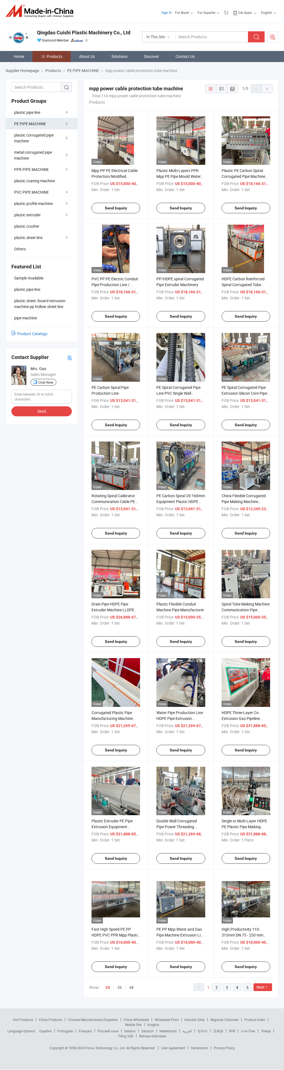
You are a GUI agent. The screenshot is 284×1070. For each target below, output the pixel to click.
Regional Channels (225, 1019)
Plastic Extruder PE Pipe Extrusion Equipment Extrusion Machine (112, 826)
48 (131, 987)
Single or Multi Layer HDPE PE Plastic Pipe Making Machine (244, 826)
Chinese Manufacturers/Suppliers (93, 1019)
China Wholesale (136, 1019)
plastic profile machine (33, 203)
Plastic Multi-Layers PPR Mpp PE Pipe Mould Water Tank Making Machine (178, 176)
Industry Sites (194, 1019)
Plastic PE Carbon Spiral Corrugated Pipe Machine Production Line (243, 176)
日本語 (218, 1031)
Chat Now (45, 382)
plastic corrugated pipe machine (34, 137)
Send (41, 411)
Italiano (130, 1031)
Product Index (254, 1019)
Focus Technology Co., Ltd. (105, 1048)
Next (261, 987)
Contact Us (185, 56)
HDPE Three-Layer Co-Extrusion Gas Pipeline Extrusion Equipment (241, 718)
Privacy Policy (224, 1048)
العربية (187, 1031)
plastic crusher (26, 226)
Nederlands (168, 1031)
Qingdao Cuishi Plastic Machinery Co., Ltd (83, 32)
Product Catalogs (32, 333)
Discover (151, 56)
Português (65, 1031)
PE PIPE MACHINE (30, 123)
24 (107, 987)
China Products (50, 1019)
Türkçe (266, 1031)
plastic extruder (27, 214)
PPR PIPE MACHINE (31, 169)
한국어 (202, 1031)
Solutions (119, 56)
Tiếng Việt (125, 1036)
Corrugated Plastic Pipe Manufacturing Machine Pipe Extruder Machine (112, 718)
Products (54, 56)
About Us (87, 56)
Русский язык (108, 1031)
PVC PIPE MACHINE (31, 192)
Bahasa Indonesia (152, 1036)
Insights (153, 1024)
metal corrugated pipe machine (33, 155)
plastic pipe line (27, 112)
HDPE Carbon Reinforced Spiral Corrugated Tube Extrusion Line (243, 284)
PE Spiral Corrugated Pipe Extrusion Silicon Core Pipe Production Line (244, 393)
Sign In (166, 12)
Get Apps (245, 12)
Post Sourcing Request (272, 36)
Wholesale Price (167, 1019)
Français (85, 1031)
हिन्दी (232, 1031)
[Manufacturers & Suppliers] (41, 10)
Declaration (199, 1048)
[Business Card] (69, 357)
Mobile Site (133, 1024)
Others (20, 249)
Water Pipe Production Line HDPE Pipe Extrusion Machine (179, 718)
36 (119, 987)
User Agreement (173, 1048)
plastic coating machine (34, 180)
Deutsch (147, 1031)
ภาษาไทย (248, 1031)
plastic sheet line (28, 237)
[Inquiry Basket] (227, 12)
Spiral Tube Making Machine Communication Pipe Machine (246, 609)
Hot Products (23, 1019)
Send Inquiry (116, 208)
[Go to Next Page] (267, 88)
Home (19, 56)
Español (45, 1031)
